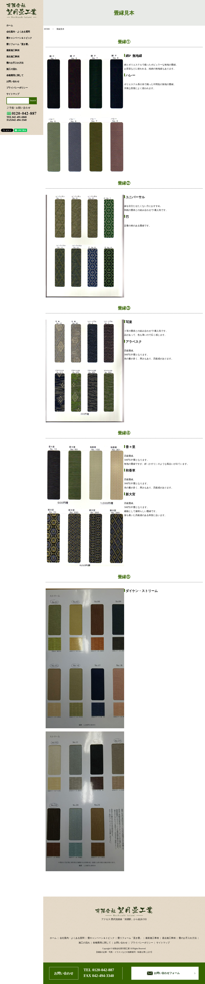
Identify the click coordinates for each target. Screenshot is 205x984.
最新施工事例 (12, 50)
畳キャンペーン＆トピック (19, 38)
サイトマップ (12, 94)
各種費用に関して (14, 75)
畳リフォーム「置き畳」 (18, 44)
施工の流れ (11, 69)
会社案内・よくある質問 (18, 31)
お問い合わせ (12, 81)
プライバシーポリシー (17, 87)
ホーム (9, 25)
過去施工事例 (12, 56)
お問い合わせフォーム (167, 973)
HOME (47, 29)
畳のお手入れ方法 (14, 63)
